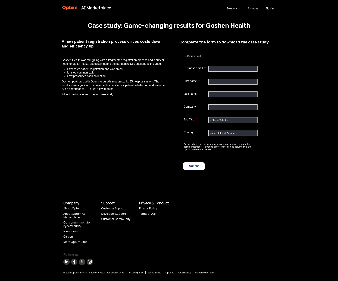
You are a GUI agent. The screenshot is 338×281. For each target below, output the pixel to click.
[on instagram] (90, 262)
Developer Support (114, 214)
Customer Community (115, 219)
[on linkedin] (66, 262)
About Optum (72, 208)
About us (253, 8)
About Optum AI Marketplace (74, 215)
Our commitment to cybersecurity (76, 224)
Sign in (270, 8)
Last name (192, 94)
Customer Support (113, 208)
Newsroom (70, 231)
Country (190, 132)
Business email (195, 68)
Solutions (232, 8)
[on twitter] (82, 262)
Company (191, 106)
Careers (68, 236)
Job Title (190, 119)
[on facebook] (74, 262)
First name (192, 81)
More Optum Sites (75, 242)
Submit (194, 166)
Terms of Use (147, 214)
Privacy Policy (148, 208)
